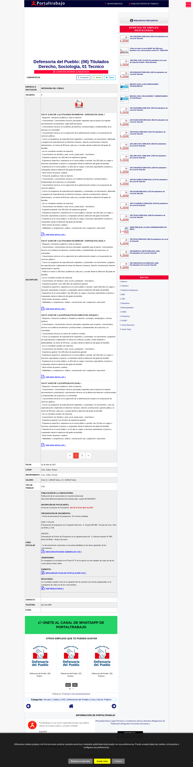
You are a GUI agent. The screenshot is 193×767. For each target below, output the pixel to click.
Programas (126, 316)
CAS (63, 699)
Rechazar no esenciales (80, 761)
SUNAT (124, 321)
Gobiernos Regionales (130, 290)
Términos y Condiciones (126, 721)
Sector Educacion (128, 325)
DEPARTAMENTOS (114, 4)
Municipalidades (128, 308)
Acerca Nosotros (144, 721)
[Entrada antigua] (114, 707)
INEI (123, 294)
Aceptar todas (102, 761)
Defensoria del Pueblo (78, 699)
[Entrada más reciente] (28, 707)
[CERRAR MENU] (188, 4)
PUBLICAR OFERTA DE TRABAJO (144, 4)
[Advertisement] (71, 35)
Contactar (145, 724)
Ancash (47, 699)
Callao (56, 699)
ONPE (124, 312)
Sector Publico (104, 699)
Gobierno (125, 286)
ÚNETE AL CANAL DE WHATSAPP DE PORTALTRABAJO (73, 625)
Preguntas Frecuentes (130, 724)
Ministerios (126, 303)
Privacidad (100, 721)
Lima (92, 699)
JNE (123, 299)
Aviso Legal (110, 721)
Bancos (124, 281)
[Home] (71, 707)
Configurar (118, 761)
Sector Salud (126, 329)
